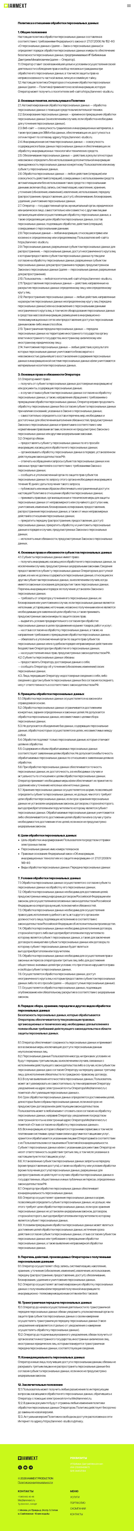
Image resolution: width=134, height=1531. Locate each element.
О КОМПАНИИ (78, 1508)
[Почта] (25, 1467)
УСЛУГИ (74, 1497)
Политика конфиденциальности (35, 1482)
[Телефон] (20, 1467)
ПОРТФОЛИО (77, 1502)
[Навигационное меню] (129, 6)
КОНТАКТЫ (76, 1514)
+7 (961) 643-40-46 (26, 1497)
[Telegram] (31, 1467)
